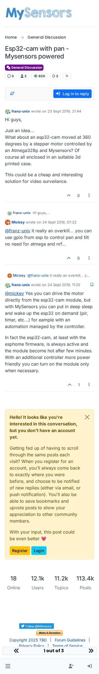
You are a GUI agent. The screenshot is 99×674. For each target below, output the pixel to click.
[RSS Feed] (67, 76)
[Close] (87, 417)
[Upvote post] (69, 195)
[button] (7, 666)
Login (39, 550)
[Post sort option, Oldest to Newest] (12, 93)
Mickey (18, 222)
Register (20, 550)
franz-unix (21, 111)
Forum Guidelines (70, 640)
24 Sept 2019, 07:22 (59, 222)
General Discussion (26, 67)
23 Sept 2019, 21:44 (64, 111)
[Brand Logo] (39, 13)
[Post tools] (89, 195)
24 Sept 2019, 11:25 (64, 285)
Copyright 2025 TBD (28, 640)
